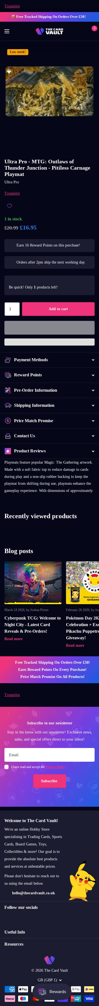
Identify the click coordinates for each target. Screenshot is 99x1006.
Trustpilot (12, 6)
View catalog (7, 31)
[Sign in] (83, 31)
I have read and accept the (38, 767)
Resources (13, 944)
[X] (18, 917)
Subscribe (49, 781)
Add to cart (58, 309)
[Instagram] (6, 917)
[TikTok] (30, 917)
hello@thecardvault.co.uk (33, 893)
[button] (49, 328)
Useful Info (14, 932)
